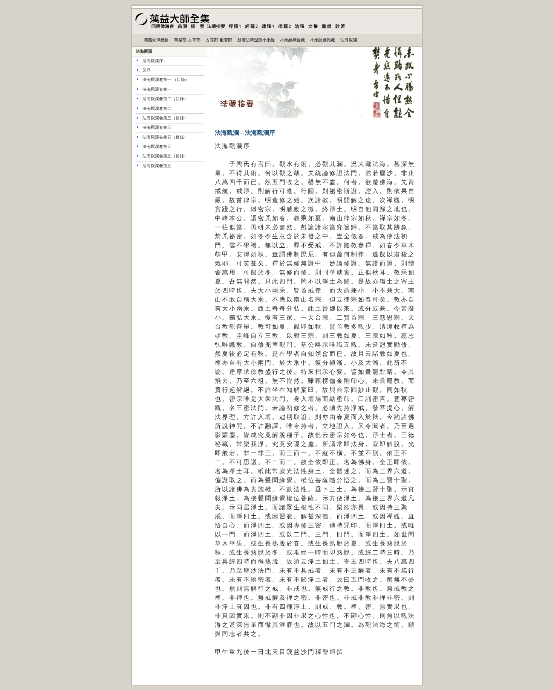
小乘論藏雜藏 (322, 40)
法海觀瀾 (348, 40)
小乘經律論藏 (292, 40)
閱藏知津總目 (156, 40)
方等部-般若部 (219, 40)
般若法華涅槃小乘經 (256, 40)
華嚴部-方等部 (187, 40)
